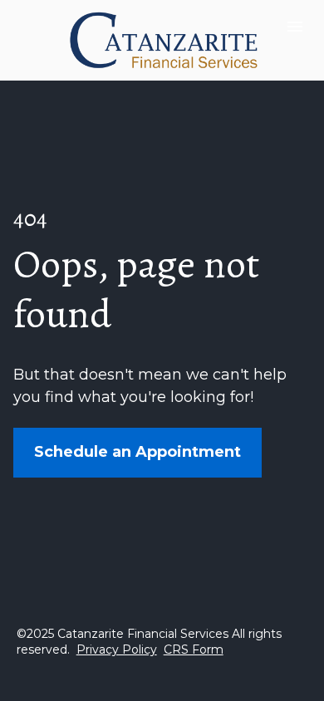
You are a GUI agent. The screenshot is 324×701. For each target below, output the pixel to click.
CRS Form (193, 649)
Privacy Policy (116, 649)
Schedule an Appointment (137, 452)
